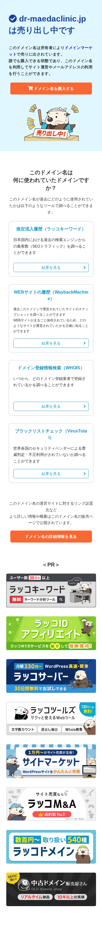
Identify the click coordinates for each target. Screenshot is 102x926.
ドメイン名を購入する (54, 88)
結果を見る (51, 267)
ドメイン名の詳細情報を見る (51, 536)
